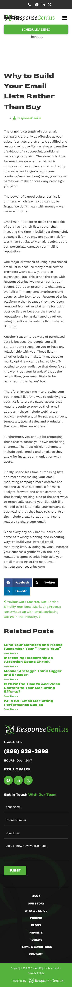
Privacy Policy (36, 973)
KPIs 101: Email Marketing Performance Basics (28, 703)
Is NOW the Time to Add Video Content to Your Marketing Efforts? (32, 688)
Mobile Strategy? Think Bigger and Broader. (33, 673)
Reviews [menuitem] (36, 939)
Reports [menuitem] (36, 932)
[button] (64, 18)
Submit (15, 870)
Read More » (11, 653)
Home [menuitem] (36, 896)
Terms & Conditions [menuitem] (36, 947)
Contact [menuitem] (36, 954)
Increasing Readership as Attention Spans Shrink (28, 660)
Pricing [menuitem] (36, 918)
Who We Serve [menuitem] (36, 911)
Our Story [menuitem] (36, 903)
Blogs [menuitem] (36, 925)
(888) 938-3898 (26, 751)
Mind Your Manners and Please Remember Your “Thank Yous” (33, 647)
